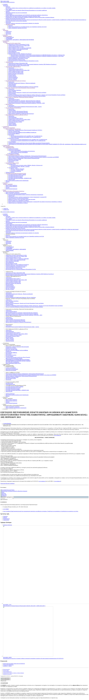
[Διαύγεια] (3, 493)
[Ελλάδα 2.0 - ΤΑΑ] (3, 495)
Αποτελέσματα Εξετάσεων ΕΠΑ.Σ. (15, 118)
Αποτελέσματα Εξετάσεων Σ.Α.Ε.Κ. (16, 46)
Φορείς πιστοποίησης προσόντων (12, 192)
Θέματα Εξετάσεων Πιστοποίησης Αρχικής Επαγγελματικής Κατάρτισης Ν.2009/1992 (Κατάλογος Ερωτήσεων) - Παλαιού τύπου (38, 55)
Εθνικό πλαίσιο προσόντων (11, 185)
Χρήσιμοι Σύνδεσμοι (10, 172)
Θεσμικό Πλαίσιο (12, 74)
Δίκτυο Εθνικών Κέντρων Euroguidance (19, 152)
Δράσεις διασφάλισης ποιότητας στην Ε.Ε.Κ (17, 28)
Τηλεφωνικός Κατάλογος (8, 664)
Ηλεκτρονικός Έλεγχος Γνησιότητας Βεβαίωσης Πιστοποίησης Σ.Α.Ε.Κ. (23, 60)
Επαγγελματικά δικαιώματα (11, 188)
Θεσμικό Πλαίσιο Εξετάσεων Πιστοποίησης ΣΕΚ (18, 65)
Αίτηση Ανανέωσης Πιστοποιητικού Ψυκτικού (18, 112)
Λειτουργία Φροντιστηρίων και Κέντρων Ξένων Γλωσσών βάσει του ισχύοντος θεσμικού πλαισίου (29, 143)
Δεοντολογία (11, 161)
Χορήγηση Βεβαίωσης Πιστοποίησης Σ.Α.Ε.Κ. (18, 58)
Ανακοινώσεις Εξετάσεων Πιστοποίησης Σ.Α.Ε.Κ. (18, 44)
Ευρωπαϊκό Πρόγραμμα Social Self (15, 175)
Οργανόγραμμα (6, 518)
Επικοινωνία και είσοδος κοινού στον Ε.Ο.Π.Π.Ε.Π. (14, 663)
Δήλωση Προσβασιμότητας (7, 671)
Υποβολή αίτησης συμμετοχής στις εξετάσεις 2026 (18, 45)
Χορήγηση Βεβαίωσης (13, 77)
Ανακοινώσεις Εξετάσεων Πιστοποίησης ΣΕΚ (18, 63)
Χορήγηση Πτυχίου (12, 76)
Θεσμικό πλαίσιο (12, 110)
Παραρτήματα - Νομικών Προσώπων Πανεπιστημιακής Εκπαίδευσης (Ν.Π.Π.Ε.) (25, 130)
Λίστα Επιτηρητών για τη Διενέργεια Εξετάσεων (18, 198)
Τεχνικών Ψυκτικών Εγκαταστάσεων (13, 107)
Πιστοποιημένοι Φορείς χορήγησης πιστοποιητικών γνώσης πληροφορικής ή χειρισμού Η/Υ (27, 197)
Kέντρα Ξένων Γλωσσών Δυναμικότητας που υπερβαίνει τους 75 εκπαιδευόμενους (28, 140)
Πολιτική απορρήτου (6, 669)
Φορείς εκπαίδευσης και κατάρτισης (13, 128)
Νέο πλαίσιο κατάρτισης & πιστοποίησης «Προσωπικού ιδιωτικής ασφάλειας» (24, 101)
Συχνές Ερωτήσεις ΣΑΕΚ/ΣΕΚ (14, 50)
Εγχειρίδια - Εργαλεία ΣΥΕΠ (17, 170)
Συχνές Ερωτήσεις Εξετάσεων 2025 (15, 72)
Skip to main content (5, 1)
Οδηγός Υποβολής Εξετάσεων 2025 (15, 71)
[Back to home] (8, 2)
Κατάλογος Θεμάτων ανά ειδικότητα (15, 73)
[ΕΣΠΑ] (2, 492)
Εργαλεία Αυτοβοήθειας (16, 171)
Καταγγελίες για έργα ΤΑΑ (7, 674)
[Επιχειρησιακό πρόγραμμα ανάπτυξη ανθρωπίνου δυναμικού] (14, 491)
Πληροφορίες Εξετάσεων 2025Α (15, 121)
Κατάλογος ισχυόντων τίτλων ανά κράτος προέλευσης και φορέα (21, 199)
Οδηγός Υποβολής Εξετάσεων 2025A (16, 120)
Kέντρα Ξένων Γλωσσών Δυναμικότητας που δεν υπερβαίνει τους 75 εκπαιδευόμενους (29, 139)
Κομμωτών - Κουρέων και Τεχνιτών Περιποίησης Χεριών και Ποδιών (20, 87)
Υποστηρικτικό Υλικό (12, 167)
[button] (45, 239)
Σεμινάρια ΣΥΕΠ (12, 164)
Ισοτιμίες (8, 187)
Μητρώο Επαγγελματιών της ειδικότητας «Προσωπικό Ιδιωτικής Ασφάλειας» (24, 100)
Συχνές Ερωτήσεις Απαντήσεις (14, 90)
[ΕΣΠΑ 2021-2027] (4, 494)
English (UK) (6, 209)
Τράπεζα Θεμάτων (12, 84)
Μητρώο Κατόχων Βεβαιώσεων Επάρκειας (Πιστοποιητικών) (21, 113)
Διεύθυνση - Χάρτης (7, 665)
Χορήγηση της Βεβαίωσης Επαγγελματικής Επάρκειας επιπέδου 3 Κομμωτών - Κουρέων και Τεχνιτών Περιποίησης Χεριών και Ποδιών (36, 94)
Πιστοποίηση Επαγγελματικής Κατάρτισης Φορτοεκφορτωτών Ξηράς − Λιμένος (25, 106)
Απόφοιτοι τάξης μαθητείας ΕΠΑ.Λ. (13, 66)
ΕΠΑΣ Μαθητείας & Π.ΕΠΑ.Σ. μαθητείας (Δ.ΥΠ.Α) (17, 114)
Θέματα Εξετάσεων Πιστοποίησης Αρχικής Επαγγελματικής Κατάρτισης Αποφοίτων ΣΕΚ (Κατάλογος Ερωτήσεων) (32, 64)
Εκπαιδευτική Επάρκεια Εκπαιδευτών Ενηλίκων (16, 80)
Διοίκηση (5, 517)
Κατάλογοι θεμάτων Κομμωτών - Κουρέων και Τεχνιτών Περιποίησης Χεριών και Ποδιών (27, 92)
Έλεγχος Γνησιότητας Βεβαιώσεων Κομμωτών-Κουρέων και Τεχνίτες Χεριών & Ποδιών (27, 96)
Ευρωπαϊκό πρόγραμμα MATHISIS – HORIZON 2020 (19, 178)
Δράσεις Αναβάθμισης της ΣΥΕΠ (13, 154)
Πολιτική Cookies (6, 670)
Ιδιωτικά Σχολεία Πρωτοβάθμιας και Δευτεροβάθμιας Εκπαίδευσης (22, 132)
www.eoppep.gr (57, 435)
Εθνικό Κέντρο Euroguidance (14, 150)
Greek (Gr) (3, 206)
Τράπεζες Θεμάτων (12, 124)
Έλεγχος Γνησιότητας (12, 78)
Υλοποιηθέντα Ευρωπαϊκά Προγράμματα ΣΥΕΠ (16, 173)
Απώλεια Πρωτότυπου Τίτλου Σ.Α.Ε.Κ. (16, 59)
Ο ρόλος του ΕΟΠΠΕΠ (13, 148)
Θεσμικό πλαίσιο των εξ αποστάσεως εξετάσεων (18, 200)
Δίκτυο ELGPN (11, 179)
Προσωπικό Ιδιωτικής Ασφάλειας (7, 483)
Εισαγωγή (10, 25)
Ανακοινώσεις (9, 31)
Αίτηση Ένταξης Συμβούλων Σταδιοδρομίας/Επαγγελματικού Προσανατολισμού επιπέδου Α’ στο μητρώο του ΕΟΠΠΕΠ (33, 157)
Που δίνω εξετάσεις (12, 79)
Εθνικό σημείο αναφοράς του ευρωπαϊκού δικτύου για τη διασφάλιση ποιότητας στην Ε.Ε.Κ (27, 26)
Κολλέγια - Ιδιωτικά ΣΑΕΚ (14, 131)
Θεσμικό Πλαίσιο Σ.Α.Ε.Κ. (14, 52)
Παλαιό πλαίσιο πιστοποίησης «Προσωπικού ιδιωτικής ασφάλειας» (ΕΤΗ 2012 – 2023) (26, 103)
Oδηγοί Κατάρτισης (12, 117)
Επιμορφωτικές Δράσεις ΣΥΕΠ (12, 163)
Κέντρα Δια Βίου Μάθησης (14, 133)
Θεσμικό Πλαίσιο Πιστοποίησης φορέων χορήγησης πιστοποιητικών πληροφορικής (25, 194)
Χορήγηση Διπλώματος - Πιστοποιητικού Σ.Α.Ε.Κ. (19, 57)
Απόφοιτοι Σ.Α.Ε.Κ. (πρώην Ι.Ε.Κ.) (13, 43)
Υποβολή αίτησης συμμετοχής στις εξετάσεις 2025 (18, 70)
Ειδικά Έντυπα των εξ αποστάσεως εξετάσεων (18, 202)
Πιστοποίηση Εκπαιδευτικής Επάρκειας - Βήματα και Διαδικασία (21, 83)
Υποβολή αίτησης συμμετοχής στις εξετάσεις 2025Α (19, 119)
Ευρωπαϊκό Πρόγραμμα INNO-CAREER (17, 174)
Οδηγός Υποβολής (12, 91)
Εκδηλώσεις (8, 32)
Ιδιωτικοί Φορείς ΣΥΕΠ (13, 160)
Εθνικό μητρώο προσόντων (11, 186)
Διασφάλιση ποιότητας (10, 24)
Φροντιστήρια (11, 134)
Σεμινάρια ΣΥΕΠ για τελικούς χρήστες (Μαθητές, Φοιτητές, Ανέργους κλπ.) (27, 165)
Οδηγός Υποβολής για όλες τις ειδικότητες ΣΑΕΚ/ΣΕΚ (19, 47)
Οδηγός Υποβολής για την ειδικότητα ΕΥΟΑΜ (18, 49)
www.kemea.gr (57, 481)
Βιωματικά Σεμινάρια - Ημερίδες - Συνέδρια (20, 166)
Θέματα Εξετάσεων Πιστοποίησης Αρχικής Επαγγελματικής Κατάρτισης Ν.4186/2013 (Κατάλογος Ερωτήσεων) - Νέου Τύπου (37, 56)
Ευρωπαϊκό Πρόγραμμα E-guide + (15, 177)
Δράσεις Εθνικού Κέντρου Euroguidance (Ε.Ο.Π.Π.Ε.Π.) (23, 151)
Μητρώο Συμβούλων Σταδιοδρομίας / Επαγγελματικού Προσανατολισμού (23, 158)
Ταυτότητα (5, 516)
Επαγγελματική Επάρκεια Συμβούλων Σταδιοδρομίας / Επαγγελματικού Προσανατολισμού (27, 155)
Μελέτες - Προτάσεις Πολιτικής (17, 168)
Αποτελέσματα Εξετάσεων (14, 99)
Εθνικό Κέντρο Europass (13, 153)
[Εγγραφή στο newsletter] (1, 497)
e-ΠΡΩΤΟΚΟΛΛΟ (10, 37)
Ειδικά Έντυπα (11, 195)
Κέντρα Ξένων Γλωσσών (13, 138)
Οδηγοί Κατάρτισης (12, 51)
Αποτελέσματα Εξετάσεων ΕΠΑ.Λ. (15, 69)
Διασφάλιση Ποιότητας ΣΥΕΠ (14, 159)
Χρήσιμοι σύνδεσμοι (7, 524)
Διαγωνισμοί (8, 33)
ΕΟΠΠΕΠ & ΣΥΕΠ (10, 147)
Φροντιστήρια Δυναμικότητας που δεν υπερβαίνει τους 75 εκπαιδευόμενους (26, 136)
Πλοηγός (7, 181)
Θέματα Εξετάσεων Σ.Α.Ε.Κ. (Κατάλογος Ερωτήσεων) (19, 53)
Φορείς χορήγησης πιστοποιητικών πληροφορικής (16, 193)
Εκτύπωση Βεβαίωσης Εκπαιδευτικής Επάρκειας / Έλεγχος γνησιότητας (23, 86)
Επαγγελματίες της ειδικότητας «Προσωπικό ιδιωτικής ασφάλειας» (19, 97)
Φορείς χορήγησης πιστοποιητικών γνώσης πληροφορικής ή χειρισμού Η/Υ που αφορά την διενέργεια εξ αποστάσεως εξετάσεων (35, 201)
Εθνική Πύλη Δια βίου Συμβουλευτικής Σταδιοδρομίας (17, 180)
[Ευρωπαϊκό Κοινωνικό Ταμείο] (7, 489)
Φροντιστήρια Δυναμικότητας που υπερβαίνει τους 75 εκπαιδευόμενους (26, 137)
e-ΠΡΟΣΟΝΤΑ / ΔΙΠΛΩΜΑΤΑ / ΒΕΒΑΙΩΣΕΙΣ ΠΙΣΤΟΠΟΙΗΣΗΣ (20, 39)
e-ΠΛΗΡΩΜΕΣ (9, 38)
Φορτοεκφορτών (9, 104)
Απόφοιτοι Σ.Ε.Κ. (9, 62)
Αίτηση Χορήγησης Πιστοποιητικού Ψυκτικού (18, 111)
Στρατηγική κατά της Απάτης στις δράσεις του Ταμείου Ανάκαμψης (13, 672)
